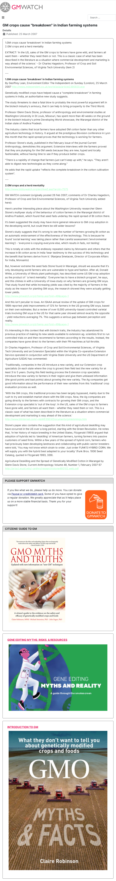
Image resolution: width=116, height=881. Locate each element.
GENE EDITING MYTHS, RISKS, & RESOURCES (37, 640)
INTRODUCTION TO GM (22, 727)
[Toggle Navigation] (3, 17)
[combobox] (102, 17)
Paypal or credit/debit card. (27, 493)
